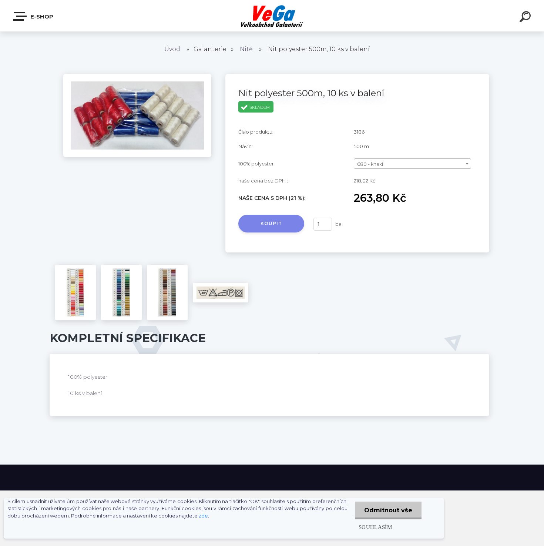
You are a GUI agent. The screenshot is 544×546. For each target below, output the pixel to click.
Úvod (172, 49)
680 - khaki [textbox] (370, 164)
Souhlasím (375, 527)
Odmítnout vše (388, 510)
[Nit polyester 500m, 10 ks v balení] (137, 76)
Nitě (246, 49)
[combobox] (412, 163)
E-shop (41, 16)
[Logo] (272, 15)
